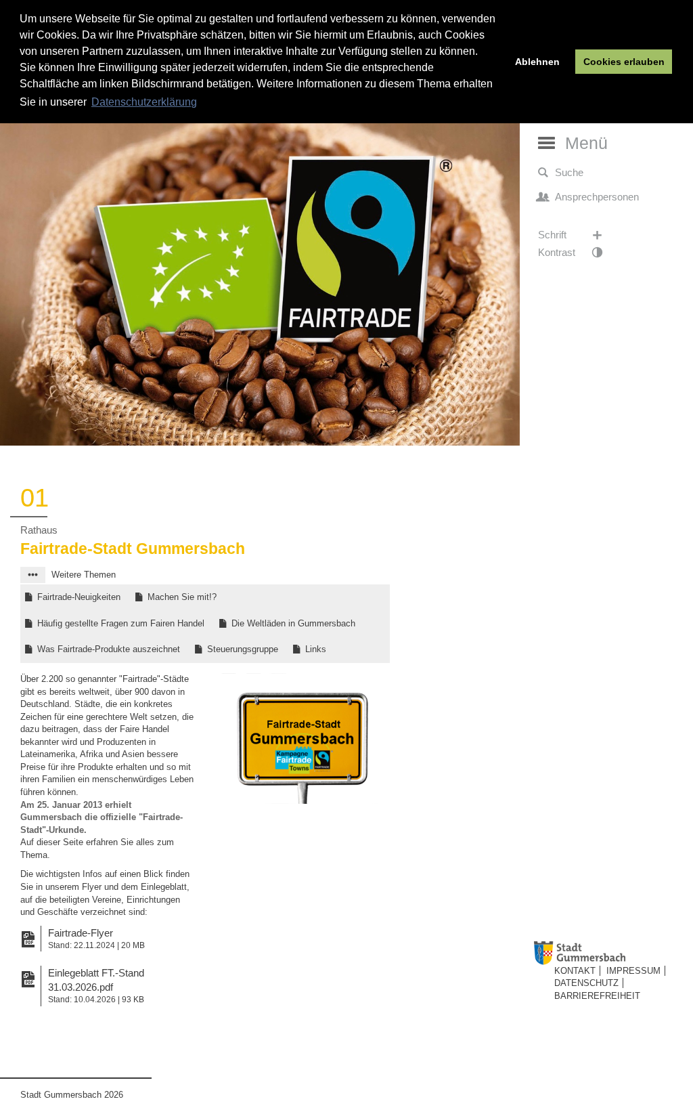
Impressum (633, 971)
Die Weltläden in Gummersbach (293, 623)
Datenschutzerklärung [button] (144, 102)
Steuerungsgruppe (242, 649)
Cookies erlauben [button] (624, 61)
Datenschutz (586, 983)
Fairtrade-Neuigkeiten (78, 597)
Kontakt (575, 971)
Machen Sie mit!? (182, 597)
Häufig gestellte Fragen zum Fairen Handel (120, 623)
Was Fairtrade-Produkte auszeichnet (108, 649)
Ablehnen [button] (537, 61)
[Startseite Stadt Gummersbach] (610, 953)
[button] (32, 575)
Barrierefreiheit (597, 996)
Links (315, 649)
